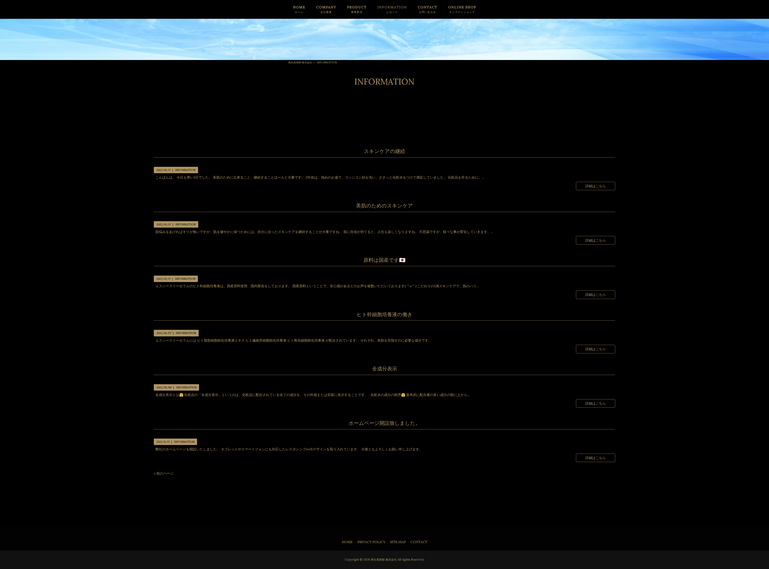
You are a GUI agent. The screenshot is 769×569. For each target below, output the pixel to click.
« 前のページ (163, 473)
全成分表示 (384, 368)
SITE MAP (398, 542)
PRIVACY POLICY (371, 542)
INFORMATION (185, 170)
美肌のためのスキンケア (384, 205)
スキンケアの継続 (384, 151)
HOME (347, 542)
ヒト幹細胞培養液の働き (385, 314)
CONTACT (419, 542)
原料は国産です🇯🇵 (384, 260)
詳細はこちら (595, 186)
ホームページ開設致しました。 (384, 423)
